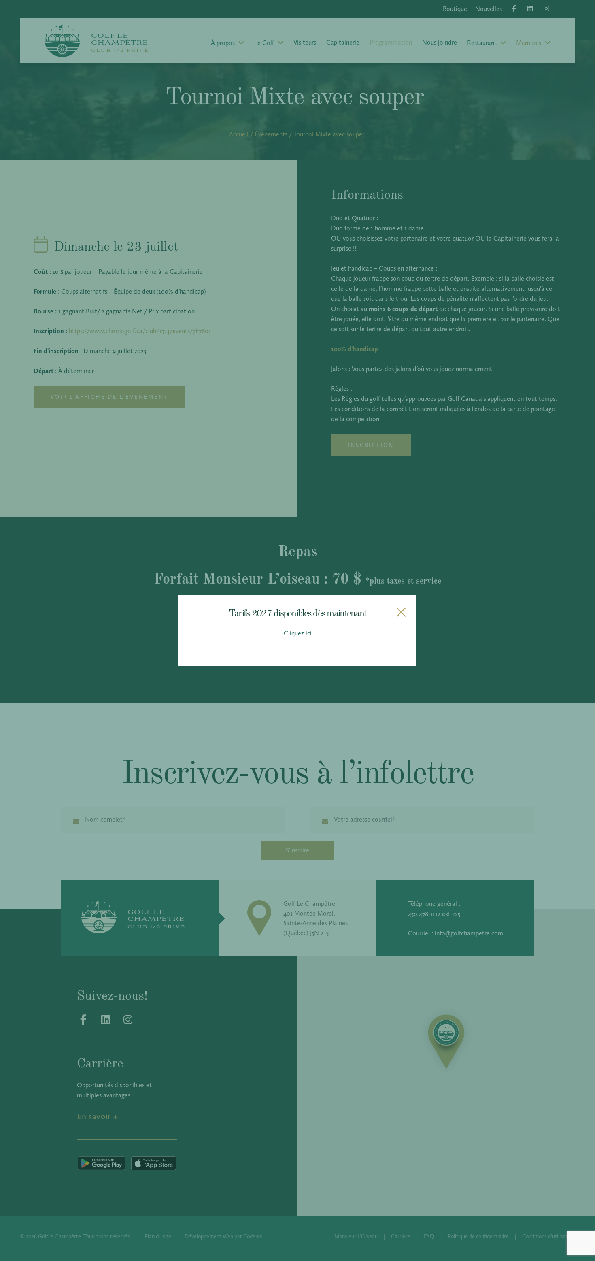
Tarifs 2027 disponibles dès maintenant (297, 612)
